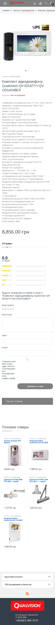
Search (45, 3)
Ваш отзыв (7, 314)
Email (5, 347)
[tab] (7, 244)
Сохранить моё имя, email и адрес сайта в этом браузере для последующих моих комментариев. (9, 370)
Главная (5, 10)
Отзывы (7, 243)
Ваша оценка (8, 305)
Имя (4, 335)
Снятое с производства (23, 10)
